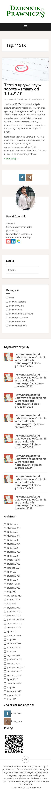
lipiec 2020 (12, 579)
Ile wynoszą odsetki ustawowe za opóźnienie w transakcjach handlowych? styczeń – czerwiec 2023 (30, 502)
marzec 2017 (13, 695)
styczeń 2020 (13, 587)
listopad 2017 (14, 663)
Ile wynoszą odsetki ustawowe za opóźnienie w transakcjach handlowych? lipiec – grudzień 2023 (30, 482)
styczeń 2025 (13, 535)
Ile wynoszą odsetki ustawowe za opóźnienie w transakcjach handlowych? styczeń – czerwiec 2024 (30, 461)
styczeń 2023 (13, 551)
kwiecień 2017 (14, 691)
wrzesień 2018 (14, 623)
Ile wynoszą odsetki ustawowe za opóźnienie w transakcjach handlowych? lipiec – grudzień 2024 (30, 441)
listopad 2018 (14, 615)
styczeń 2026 (13, 527)
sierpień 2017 (14, 675)
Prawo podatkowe (18, 317)
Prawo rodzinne (17, 321)
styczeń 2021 (13, 575)
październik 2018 (15, 619)
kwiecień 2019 (14, 595)
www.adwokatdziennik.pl (18, 237)
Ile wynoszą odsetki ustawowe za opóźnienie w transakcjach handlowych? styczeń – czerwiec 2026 (30, 380)
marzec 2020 (13, 583)
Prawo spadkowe (18, 325)
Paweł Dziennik (24, 99)
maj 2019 (11, 591)
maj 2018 (11, 639)
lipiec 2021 (12, 571)
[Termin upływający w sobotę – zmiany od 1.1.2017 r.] (27, 73)
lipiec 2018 (12, 631)
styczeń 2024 (13, 543)
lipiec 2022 (12, 555)
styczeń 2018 (13, 655)
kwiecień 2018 (14, 643)
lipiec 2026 (12, 523)
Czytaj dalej (11, 158)
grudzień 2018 (14, 611)
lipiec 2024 (12, 539)
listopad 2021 (14, 567)
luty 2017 (11, 699)
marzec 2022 (13, 559)
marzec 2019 (13, 599)
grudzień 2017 (14, 659)
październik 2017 (15, 667)
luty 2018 (11, 651)
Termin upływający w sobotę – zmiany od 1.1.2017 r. (22, 89)
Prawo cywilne (38, 99)
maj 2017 (11, 687)
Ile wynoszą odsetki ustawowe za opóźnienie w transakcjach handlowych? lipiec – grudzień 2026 (30, 360)
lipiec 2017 (12, 679)
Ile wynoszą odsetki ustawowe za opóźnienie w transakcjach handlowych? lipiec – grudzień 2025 (30, 400)
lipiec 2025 (12, 531)
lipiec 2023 (12, 547)
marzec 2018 (13, 647)
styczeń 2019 (13, 607)
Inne (11, 297)
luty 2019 (11, 603)
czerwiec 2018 (14, 635)
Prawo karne (15, 309)
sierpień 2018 (14, 627)
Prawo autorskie (17, 301)
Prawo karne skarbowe (21, 313)
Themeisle (36, 787)
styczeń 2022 (13, 563)
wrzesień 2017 (14, 671)
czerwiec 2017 (14, 683)
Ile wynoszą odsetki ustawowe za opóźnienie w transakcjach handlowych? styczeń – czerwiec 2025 (30, 421)
